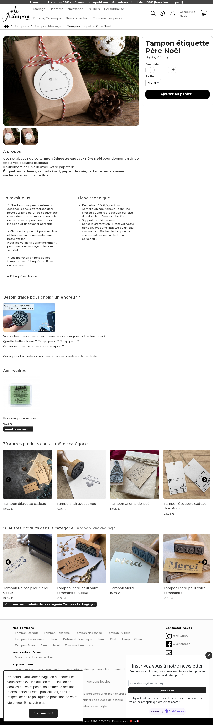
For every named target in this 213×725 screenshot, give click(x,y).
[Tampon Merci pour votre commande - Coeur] (81, 558)
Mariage (39, 9)
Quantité (152, 64)
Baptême (56, 9)
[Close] (208, 655)
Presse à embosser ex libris (34, 657)
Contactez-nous (188, 13)
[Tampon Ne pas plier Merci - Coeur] (27, 558)
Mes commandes (50, 669)
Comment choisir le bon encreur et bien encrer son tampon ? (101, 693)
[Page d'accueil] (6, 26)
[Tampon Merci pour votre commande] (188, 558)
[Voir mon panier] (207, 14)
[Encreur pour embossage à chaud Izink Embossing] (21, 395)
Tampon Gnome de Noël (130, 504)
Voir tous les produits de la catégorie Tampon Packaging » (50, 604)
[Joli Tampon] (15, 13)
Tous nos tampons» (107, 18)
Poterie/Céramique (47, 18)
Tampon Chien (131, 639)
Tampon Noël (50, 645)
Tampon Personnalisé (30, 639)
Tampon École (25, 645)
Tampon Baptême (57, 632)
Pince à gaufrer (77, 18)
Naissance (75, 9)
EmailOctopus (176, 711)
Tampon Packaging (94, 528)
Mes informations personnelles (88, 669)
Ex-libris (93, 9)
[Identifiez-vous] (172, 13)
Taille (150, 76)
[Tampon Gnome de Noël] (134, 474)
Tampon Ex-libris (118, 632)
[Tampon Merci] (134, 558)
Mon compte (24, 669)
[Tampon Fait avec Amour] (81, 474)
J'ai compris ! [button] (43, 713)
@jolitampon (181, 635)
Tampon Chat (106, 639)
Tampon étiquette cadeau (24, 504)
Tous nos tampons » (79, 645)
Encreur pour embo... (20, 418)
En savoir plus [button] (34, 702)
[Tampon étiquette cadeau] (27, 474)
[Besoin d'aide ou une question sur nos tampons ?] (162, 15)
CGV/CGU (104, 721)
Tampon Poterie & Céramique (71, 639)
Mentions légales (98, 681)
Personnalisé (114, 9)
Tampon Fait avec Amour (77, 504)
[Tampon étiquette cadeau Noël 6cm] (188, 474)
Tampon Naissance (88, 632)
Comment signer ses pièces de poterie (95, 699)
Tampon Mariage (27, 632)
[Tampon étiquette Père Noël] (11, 136)
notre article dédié (83, 356)
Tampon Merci (122, 588)
